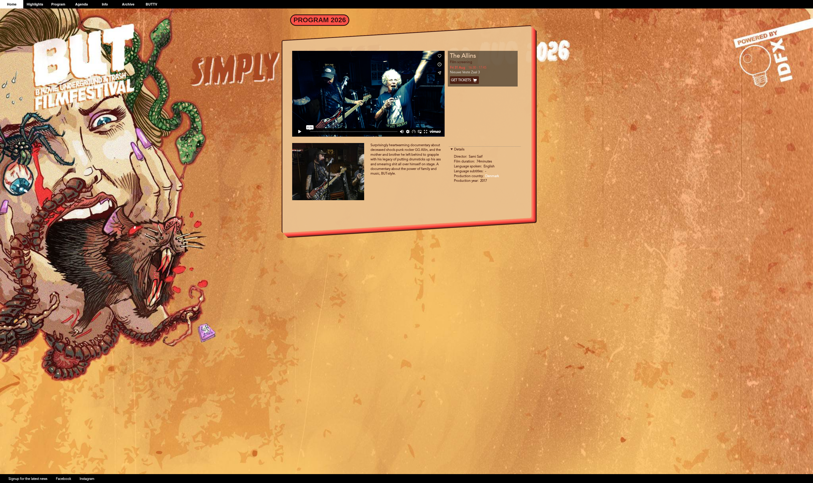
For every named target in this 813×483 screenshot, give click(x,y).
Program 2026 (319, 20)
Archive (128, 4)
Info (105, 4)
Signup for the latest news (27, 479)
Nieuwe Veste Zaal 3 (465, 72)
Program (58, 4)
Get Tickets (461, 80)
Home (12, 4)
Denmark (492, 176)
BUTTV (151, 4)
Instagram (87, 479)
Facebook (63, 479)
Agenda (81, 4)
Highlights (35, 4)
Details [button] (459, 149)
